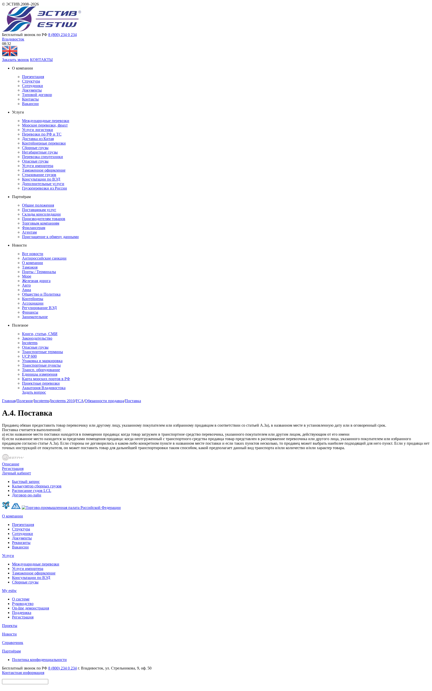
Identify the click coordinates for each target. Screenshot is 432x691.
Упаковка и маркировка (42, 361)
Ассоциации (33, 303)
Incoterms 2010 (62, 401)
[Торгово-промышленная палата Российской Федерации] (71, 507)
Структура (31, 81)
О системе (21, 599)
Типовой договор (37, 95)
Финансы (30, 312)
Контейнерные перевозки (44, 143)
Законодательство (37, 338)
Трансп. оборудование (41, 370)
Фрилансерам (33, 228)
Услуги (8, 555)
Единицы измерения (39, 374)
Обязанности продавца (104, 401)
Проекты (9, 625)
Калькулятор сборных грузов (37, 486)
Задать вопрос (34, 392)
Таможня (30, 267)
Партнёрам (11, 651)
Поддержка (21, 612)
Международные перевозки (45, 121)
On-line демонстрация (30, 608)
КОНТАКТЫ (41, 60)
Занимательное (35, 317)
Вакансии (30, 104)
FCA (80, 401)
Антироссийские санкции (44, 258)
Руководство (23, 603)
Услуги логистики (37, 130)
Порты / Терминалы (39, 272)
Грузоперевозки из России (44, 188)
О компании (32, 263)
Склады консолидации (41, 214)
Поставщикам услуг (39, 210)
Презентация (33, 77)
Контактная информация (23, 672)
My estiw (9, 590)
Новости (9, 634)
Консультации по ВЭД (41, 179)
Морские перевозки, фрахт (45, 125)
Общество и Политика (41, 294)
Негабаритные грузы (40, 152)
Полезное (24, 401)
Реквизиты (21, 542)
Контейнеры (32, 299)
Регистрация (13, 468)
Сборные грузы (35, 148)
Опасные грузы (35, 161)
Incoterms (30, 343)
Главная (9, 401)
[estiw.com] (10, 55)
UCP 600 (29, 356)
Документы (32, 90)
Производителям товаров (43, 219)
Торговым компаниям (40, 223)
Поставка (133, 401)
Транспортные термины (42, 352)
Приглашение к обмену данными (50, 237)
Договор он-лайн (26, 495)
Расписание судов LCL (31, 490)
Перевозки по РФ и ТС (42, 134)
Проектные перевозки (41, 383)
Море (26, 276)
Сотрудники (32, 86)
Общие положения (38, 205)
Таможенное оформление (44, 170)
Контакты (30, 99)
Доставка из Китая (38, 139)
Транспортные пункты (41, 365)
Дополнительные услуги (43, 184)
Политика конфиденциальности (39, 659)
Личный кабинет (16, 473)
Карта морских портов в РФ (46, 379)
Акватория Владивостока (44, 388)
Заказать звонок (15, 60)
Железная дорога (36, 281)
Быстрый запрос (26, 481)
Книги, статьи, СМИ (40, 334)
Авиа (26, 290)
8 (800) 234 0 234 (62, 35)
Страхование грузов (39, 175)
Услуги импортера (37, 166)
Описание (10, 464)
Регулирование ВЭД (39, 308)
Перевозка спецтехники (42, 157)
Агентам (29, 232)
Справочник (12, 642)
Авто (26, 285)
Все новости (32, 254)
